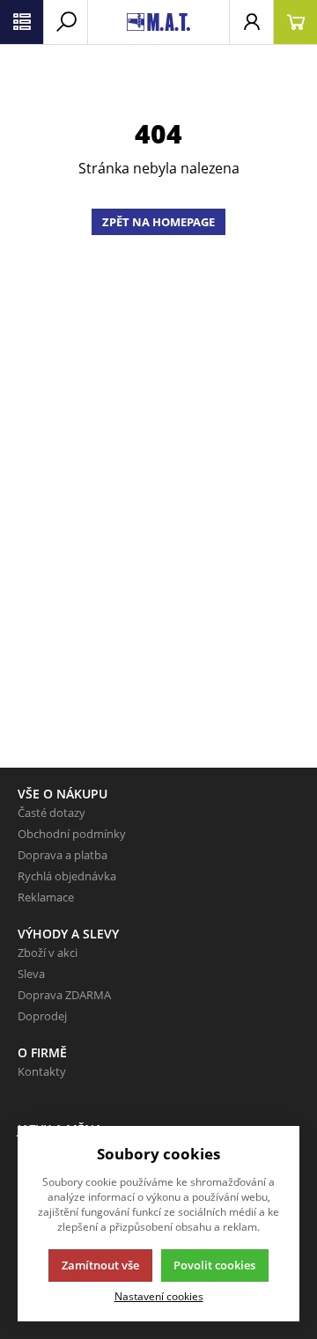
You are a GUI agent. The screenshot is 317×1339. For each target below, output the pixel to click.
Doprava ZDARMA (64, 995)
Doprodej (42, 1016)
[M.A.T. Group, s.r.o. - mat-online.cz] (158, 22)
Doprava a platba (62, 855)
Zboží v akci (47, 952)
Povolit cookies (214, 1265)
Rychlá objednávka (67, 876)
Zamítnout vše (100, 1265)
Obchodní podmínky (72, 834)
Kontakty (42, 1071)
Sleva (31, 974)
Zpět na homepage (158, 222)
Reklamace (46, 897)
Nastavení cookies (158, 1296)
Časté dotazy (51, 812)
